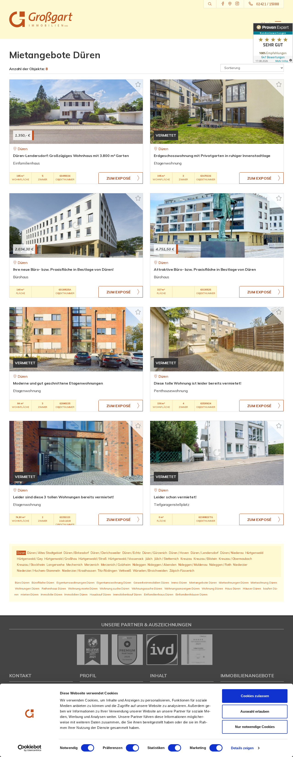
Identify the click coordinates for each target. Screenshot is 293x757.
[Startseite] (41, 19)
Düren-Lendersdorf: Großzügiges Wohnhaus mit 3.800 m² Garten (71, 155)
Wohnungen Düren (27, 588)
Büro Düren (22, 582)
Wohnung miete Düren (82, 588)
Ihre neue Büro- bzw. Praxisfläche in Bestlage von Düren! (63, 269)
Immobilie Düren (51, 594)
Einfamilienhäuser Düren (192, 594)
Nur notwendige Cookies (255, 727)
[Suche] (209, 4)
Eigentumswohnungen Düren (76, 582)
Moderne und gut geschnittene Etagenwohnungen (58, 383)
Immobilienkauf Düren (127, 594)
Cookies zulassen (255, 696)
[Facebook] (223, 3)
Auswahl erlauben (254, 711)
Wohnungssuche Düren (147, 588)
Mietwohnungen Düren (233, 582)
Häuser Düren (252, 588)
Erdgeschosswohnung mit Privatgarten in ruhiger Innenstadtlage (212, 155)
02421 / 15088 (267, 4)
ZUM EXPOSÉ (118, 178)
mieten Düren (29, 594)
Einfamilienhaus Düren (158, 594)
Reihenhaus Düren (54, 588)
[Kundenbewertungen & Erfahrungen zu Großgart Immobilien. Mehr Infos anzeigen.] (273, 43)
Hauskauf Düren (100, 594)
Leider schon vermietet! (175, 497)
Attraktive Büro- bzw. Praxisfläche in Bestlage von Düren (205, 269)
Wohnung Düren (212, 588)
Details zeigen (242, 748)
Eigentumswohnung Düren (114, 582)
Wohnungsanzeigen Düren (182, 588)
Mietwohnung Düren (264, 582)
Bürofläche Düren (43, 582)
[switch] (132, 748)
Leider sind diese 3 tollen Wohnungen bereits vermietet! (63, 497)
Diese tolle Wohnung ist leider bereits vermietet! (197, 383)
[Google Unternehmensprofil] (230, 3)
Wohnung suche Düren (114, 588)
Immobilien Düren (75, 594)
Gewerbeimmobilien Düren (151, 582)
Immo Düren (179, 582)
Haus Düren (233, 588)
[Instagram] (237, 3)
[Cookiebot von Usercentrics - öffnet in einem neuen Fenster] (30, 748)
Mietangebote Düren (203, 582)
